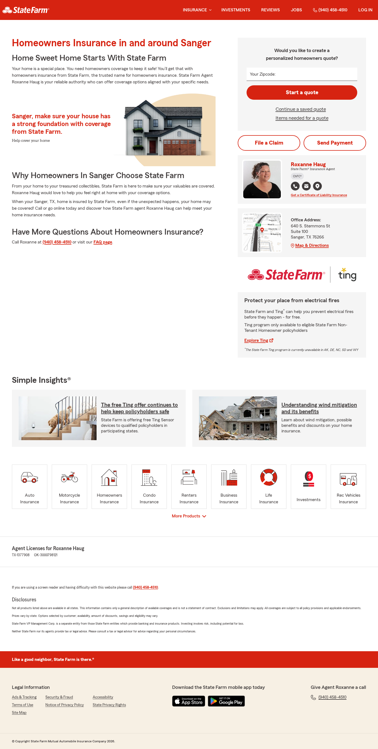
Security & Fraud (59, 697)
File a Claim (269, 143)
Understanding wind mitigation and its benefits (319, 408)
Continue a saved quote (301, 109)
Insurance (195, 10)
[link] (26, 10)
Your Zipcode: (263, 74)
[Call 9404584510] (295, 186)
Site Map (19, 713)
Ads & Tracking (24, 697)
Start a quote (302, 92)
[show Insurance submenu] (209, 10)
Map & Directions (312, 245)
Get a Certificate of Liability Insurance (319, 195)
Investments (235, 10)
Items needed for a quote (302, 118)
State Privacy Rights (109, 705)
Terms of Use (22, 705)
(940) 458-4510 (333, 10)
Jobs (296, 10)
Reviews (270, 10)
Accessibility (103, 697)
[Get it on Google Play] (226, 701)
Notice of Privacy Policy (64, 705)
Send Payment (335, 143)
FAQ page (103, 242)
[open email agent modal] (306, 187)
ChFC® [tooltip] (297, 176)
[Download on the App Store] (188, 701)
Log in (365, 10)
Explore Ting (256, 340)
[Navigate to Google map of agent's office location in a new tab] (317, 186)
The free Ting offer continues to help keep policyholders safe (139, 408)
